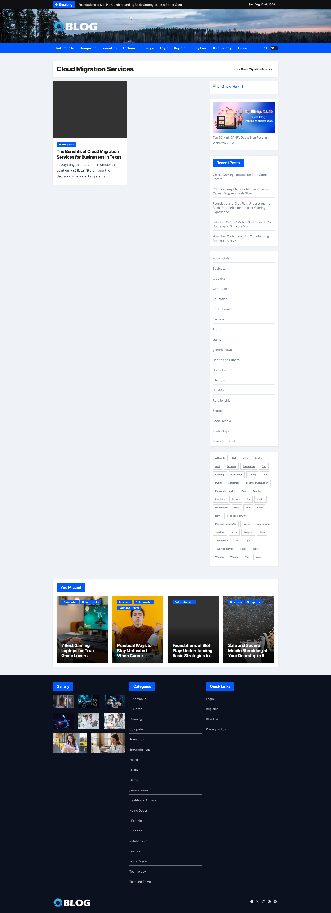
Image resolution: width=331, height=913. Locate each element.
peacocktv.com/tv (225, 524)
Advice (258, 458)
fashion (257, 491)
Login (164, 48)
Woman (219, 557)
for (248, 499)
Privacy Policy (216, 729)
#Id (234, 458)
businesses (249, 466)
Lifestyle (147, 48)
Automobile (65, 48)
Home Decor (222, 370)
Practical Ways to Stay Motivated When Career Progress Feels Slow (241, 191)
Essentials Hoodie (225, 491)
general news (222, 350)
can (264, 466)
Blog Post (200, 48)
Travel (242, 548)
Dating (252, 474)
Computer (88, 48)
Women (234, 557)
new (217, 515)
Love (260, 507)
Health (260, 499)
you (247, 557)
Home (235, 69)
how (236, 507)
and (217, 466)
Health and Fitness (226, 360)
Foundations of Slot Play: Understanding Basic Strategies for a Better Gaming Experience (241, 207)
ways (256, 548)
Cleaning (219, 279)
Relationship (222, 48)
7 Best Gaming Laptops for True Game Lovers (77, 650)
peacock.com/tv (236, 515)
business (231, 466)
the (236, 540)
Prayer (246, 524)
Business (219, 268)
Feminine (220, 499)
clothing (219, 474)
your (258, 557)
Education (109, 48)
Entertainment (223, 309)
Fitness (236, 499)
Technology (66, 144)
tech (262, 532)
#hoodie (220, 458)
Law (248, 507)
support (248, 532)
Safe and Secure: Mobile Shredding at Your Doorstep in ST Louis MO (243, 224)
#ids (245, 458)
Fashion (129, 48)
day (265, 474)
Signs (234, 532)
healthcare (221, 507)
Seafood (218, 411)
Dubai (218, 482)
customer (236, 474)
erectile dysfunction (257, 482)
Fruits (217, 329)
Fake (243, 491)
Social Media (222, 421)
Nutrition (219, 390)
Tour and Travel (224, 441)
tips (247, 540)
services (220, 532)
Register (180, 48)
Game (242, 48)
